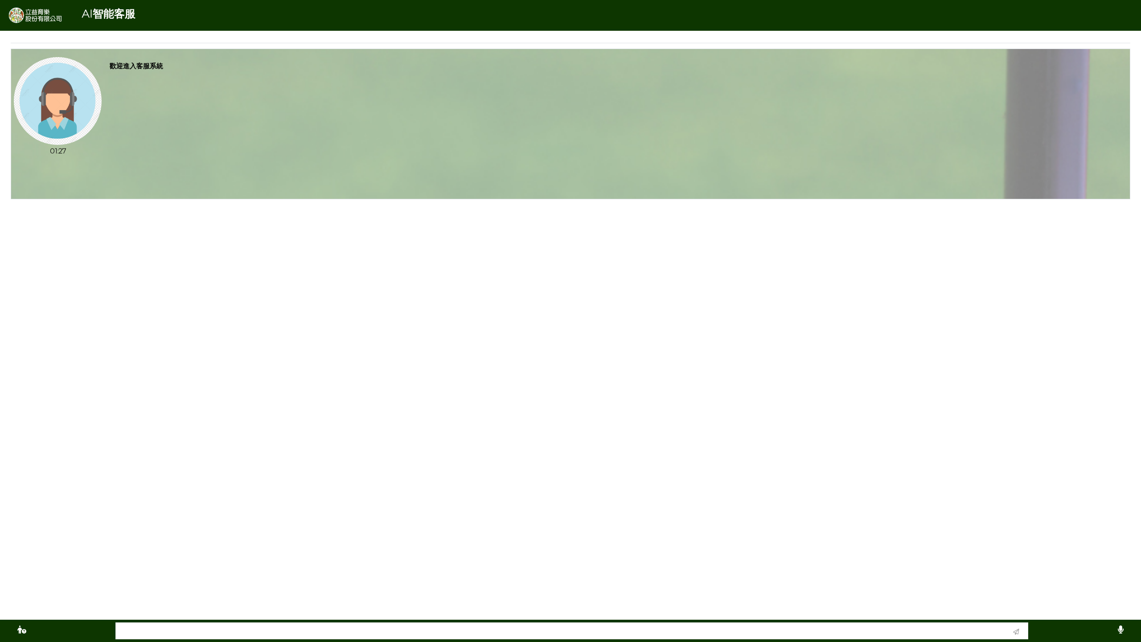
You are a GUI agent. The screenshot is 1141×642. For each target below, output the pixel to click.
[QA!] (22, 630)
